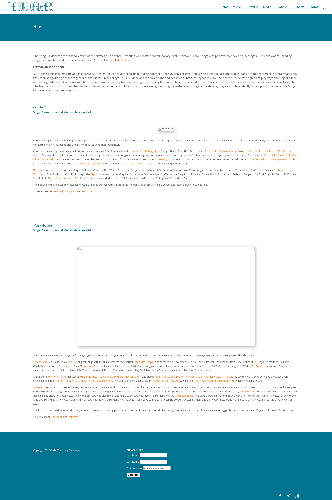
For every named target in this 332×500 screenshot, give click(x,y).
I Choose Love (66, 366)
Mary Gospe (124, 60)
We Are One (258, 366)
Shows (300, 7)
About (283, 7)
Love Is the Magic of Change (222, 151)
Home (224, 7)
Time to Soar (40, 362)
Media (267, 7)
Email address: (135, 468)
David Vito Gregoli (144, 362)
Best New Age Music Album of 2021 (214, 380)
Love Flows (87, 366)
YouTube (87, 191)
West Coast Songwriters (146, 151)
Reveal (162, 159)
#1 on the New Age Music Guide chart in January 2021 (110, 376)
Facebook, (58, 191)
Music (237, 7)
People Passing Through (92, 163)
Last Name (133, 461)
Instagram (70, 191)
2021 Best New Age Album (140, 163)
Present (38, 170)
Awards (253, 7)
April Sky (96, 174)
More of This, (248, 391)
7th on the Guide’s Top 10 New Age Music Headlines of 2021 (189, 376)
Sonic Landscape (64, 178)
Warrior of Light (57, 376)
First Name (133, 455)
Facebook (56, 416)
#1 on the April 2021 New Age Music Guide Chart (85, 380)
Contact (314, 7)
